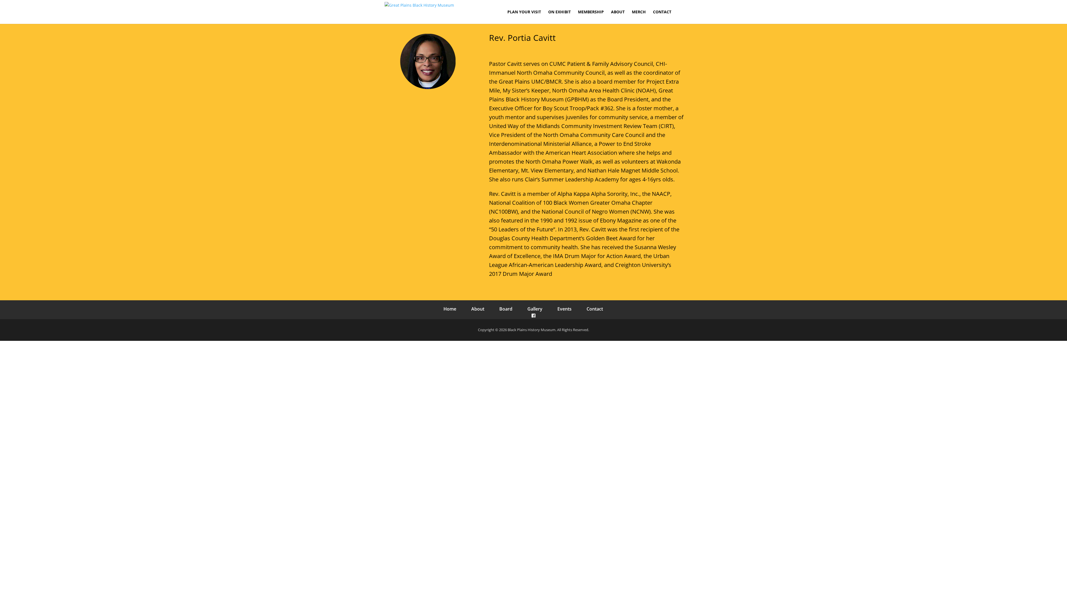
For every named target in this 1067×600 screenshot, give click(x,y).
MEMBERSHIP (591, 12)
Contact (595, 309)
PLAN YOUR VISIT (524, 12)
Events (564, 309)
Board (505, 309)
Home (449, 309)
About (477, 309)
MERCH (639, 12)
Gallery (534, 309)
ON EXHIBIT (559, 12)
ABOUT (618, 12)
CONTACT (662, 12)
